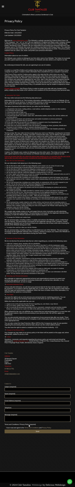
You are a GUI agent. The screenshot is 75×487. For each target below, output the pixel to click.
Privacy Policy (46, 428)
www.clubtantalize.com (20, 40)
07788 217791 (9, 369)
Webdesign (37, 485)
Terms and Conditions (32, 428)
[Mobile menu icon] (3, 6)
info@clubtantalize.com (21, 341)
